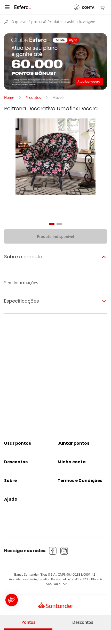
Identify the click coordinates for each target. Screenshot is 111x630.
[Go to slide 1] (51, 224)
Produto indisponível (55, 236)
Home (9, 97)
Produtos (33, 97)
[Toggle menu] (7, 7)
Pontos (28, 622)
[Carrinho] (103, 7)
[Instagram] (64, 550)
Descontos (82, 622)
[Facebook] (53, 550)
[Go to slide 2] (59, 224)
